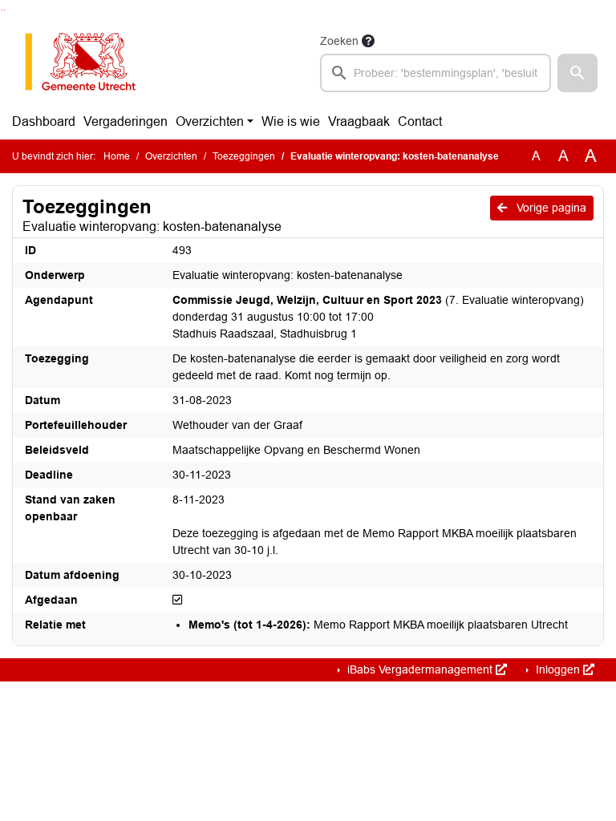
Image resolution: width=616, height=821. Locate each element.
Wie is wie (290, 121)
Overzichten (210, 121)
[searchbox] (435, 73)
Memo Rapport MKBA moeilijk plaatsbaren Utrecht (378, 624)
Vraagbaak (359, 121)
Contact (420, 121)
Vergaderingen (125, 121)
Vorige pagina (549, 207)
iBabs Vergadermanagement (420, 669)
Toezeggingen (244, 156)
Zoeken (339, 40)
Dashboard (43, 121)
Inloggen (558, 669)
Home (116, 156)
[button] (577, 73)
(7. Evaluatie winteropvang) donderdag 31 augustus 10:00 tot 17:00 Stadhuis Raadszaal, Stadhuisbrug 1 (378, 316)
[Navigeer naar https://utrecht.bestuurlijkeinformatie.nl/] (88, 61)
